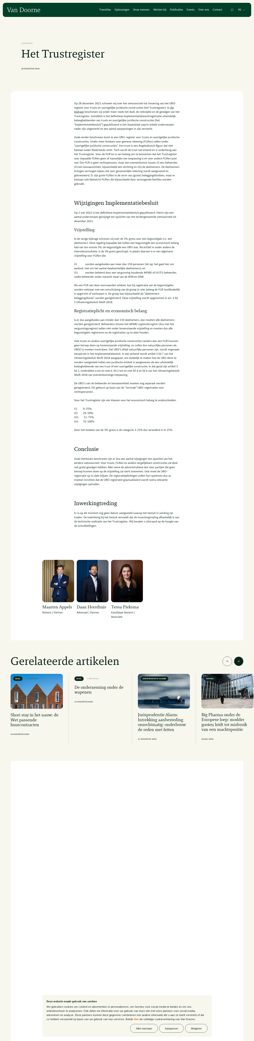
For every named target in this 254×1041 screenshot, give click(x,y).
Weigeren (196, 1028)
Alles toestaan (144, 1028)
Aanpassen (171, 1028)
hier (136, 1019)
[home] (23, 10)
